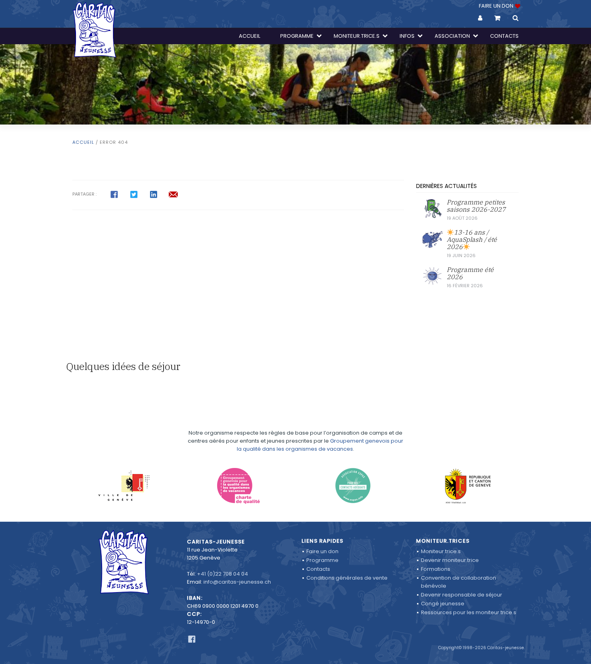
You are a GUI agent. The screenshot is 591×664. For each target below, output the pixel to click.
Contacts (318, 569)
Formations (435, 569)
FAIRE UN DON (497, 6)
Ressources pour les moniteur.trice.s (468, 612)
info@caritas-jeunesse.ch (237, 582)
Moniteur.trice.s (441, 551)
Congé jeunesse (442, 603)
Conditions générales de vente (347, 578)
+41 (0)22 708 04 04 (222, 574)
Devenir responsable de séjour (461, 595)
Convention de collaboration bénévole (458, 582)
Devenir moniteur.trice (450, 560)
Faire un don (322, 551)
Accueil (83, 142)
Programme (322, 560)
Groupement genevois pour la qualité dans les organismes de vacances (320, 445)
